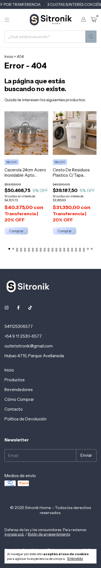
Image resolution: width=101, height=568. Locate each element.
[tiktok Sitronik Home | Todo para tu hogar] (30, 307)
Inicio (8, 56)
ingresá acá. (14, 534)
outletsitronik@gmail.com (28, 346)
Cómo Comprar (19, 399)
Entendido (75, 559)
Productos (14, 379)
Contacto (13, 409)
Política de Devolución (25, 419)
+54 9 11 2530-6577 (23, 336)
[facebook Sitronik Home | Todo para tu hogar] (18, 307)
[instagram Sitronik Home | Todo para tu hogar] (6, 307)
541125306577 (18, 326)
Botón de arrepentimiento (49, 534)
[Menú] (7, 19)
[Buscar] (91, 36)
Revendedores (18, 389)
